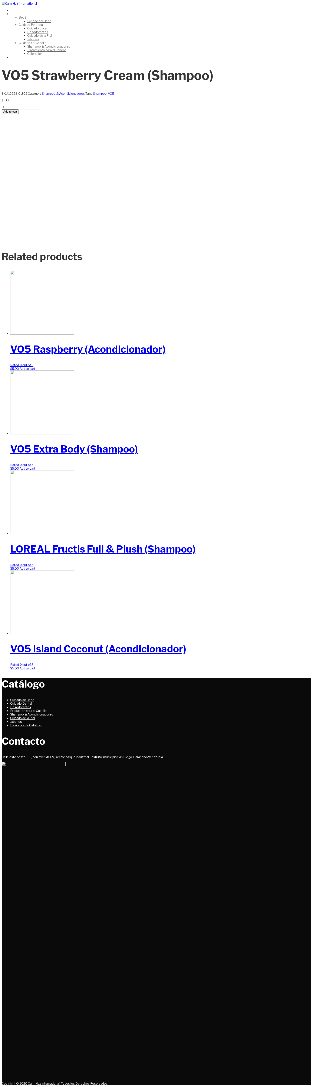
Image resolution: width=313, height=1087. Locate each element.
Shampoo (100, 93)
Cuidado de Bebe (22, 700)
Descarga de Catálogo (26, 725)
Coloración (35, 53)
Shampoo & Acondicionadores (48, 46)
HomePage (18, 10)
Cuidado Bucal (37, 28)
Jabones (33, 39)
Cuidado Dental (21, 703)
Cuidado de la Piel (39, 35)
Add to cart (10, 111)
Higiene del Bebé (39, 21)
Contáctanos (19, 57)
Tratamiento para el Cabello (46, 50)
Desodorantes (37, 32)
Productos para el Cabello (28, 711)
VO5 (111, 93)
